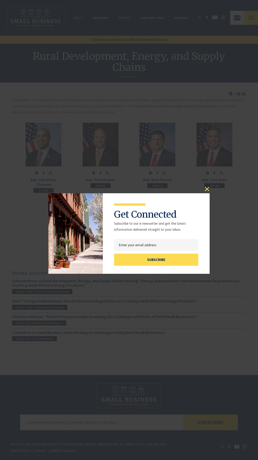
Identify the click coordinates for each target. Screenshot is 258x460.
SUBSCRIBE (156, 259)
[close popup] (207, 189)
